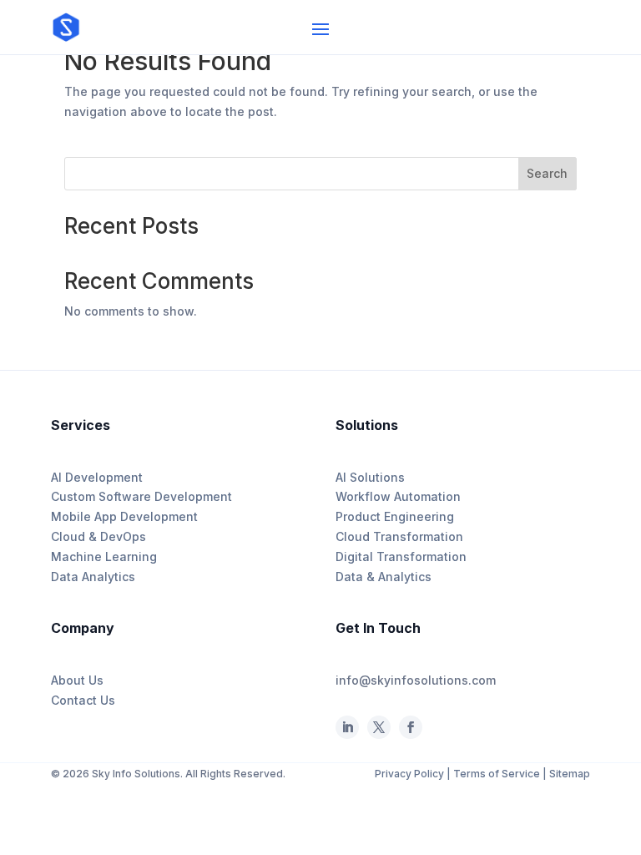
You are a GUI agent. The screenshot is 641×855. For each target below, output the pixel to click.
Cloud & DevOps (98, 536)
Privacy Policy (411, 773)
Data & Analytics (384, 576)
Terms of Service (496, 773)
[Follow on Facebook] (379, 727)
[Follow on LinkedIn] (347, 727)
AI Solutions (370, 477)
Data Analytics (93, 576)
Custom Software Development (141, 496)
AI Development (97, 477)
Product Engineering (395, 516)
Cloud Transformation (399, 536)
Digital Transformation (401, 556)
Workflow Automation (398, 496)
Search (547, 173)
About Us (77, 680)
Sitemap (569, 773)
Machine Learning (104, 556)
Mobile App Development (124, 516)
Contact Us (83, 700)
